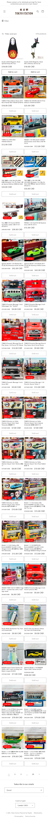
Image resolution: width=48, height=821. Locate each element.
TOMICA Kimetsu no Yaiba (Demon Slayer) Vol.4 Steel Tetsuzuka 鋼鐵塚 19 (10, 423)
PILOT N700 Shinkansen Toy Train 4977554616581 (12, 629)
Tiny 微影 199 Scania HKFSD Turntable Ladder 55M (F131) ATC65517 (11, 224)
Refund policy (38, 813)
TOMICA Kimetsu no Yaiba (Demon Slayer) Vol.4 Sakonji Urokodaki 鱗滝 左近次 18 (33, 423)
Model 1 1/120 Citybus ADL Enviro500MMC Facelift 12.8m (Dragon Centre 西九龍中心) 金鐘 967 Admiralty (12, 547)
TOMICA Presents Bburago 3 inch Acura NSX (12, 383)
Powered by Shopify (26, 813)
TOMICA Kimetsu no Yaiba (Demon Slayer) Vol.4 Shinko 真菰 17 (12, 463)
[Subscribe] (41, 790)
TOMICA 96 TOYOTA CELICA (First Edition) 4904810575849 (34, 101)
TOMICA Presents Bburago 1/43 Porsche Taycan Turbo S (34, 383)
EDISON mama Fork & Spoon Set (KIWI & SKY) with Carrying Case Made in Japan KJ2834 (12, 669)
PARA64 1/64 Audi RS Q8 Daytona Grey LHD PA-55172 (35, 223)
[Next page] (39, 774)
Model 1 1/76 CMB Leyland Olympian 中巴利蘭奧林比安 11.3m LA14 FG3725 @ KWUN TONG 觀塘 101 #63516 (35, 711)
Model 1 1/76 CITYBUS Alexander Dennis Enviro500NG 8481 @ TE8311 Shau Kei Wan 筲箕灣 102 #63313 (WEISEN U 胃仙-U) (12, 711)
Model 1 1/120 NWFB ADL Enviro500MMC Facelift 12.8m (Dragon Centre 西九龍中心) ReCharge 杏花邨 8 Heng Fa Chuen (35, 547)
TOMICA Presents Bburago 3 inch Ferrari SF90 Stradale (34, 305)
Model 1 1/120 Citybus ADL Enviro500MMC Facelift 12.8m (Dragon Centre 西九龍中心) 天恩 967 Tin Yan (34, 505)
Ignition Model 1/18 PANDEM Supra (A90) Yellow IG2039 (33, 668)
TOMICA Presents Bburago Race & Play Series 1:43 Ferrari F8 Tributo (12, 344)
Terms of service (30, 816)
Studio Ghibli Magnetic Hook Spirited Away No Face (11, 62)
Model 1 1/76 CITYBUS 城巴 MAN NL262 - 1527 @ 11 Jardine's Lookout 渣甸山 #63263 (34, 753)
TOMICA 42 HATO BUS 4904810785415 (9, 140)
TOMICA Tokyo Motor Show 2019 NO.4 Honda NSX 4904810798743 (12, 101)
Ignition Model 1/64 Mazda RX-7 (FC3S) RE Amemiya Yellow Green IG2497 (35, 265)
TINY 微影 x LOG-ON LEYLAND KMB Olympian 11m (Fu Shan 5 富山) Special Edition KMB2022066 (12, 182)
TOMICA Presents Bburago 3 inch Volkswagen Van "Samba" (12, 305)
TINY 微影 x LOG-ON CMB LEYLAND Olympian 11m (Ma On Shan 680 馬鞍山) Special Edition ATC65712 (34, 182)
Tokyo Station (15, 813)
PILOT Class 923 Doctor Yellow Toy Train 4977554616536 (34, 629)
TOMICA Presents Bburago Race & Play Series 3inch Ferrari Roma (35, 344)
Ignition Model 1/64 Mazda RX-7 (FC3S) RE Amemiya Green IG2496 (13, 264)
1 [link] (8, 774)
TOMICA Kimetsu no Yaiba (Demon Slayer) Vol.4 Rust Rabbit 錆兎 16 (35, 463)
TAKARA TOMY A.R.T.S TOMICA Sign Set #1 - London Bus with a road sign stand (13, 589)
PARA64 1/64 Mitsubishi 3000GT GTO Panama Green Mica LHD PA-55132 (35, 141)
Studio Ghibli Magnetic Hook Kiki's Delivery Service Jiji (33, 62)
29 (33, 774)
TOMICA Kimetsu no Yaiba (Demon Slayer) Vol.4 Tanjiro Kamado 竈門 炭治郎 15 (11, 504)
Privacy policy (19, 816)
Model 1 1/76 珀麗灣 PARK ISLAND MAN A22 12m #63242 (13, 752)
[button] (4, 11)
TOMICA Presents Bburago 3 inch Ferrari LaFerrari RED (34, 588)
